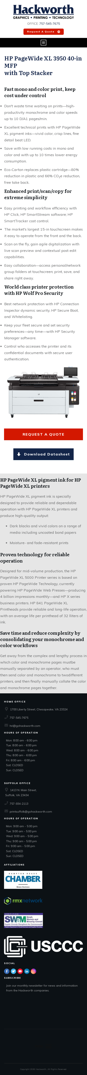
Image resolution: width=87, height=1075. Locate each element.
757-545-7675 (49, 24)
